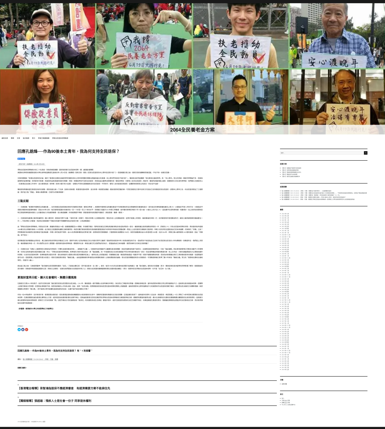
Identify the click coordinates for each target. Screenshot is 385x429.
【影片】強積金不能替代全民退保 (291, 168)
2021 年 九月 (285, 222)
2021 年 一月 (285, 233)
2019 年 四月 (285, 266)
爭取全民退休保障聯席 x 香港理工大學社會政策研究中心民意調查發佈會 (334, 199)
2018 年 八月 (285, 283)
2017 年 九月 (285, 306)
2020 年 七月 (285, 245)
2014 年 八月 (285, 361)
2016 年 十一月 (286, 327)
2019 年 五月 (285, 264)
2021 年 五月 (285, 226)
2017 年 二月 (285, 321)
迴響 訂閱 (286, 402)
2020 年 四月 (285, 251)
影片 (33, 138)
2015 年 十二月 (286, 350)
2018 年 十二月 (286, 275)
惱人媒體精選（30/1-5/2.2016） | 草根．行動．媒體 (296, 191)
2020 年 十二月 (286, 235)
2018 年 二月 (285, 296)
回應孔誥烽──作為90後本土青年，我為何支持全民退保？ (329, 197)
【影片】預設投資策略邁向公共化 (291, 172)
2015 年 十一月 (286, 353)
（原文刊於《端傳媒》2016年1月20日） (32, 164)
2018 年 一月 (285, 298)
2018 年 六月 (285, 287)
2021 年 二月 (285, 230)
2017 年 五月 (285, 315)
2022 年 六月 (285, 216)
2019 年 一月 (285, 273)
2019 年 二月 (285, 270)
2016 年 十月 (285, 329)
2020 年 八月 (285, 243)
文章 (18, 138)
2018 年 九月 (285, 281)
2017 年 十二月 (286, 300)
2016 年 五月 (285, 340)
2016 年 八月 (285, 334)
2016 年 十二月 (286, 325)
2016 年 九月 (285, 331)
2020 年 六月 (285, 247)
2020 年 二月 (285, 254)
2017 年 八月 (285, 308)
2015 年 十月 (285, 355)
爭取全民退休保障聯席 (60, 138)
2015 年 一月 (285, 359)
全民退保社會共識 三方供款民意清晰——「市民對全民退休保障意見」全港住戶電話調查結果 (340, 193)
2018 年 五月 (285, 289)
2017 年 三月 (285, 319)
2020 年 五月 (285, 249)
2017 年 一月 (285, 323)
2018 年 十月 (285, 279)
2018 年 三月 (285, 294)
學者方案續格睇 (43, 138)
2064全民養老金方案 (192, 129)
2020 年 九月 (285, 241)
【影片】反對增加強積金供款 (290, 170)
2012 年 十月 (285, 363)
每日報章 (26, 138)
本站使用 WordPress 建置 (38, 421)
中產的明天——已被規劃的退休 (322, 191)
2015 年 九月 (285, 357)
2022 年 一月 (285, 220)
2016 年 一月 (285, 348)
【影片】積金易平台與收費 (289, 174)
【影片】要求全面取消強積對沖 (291, 176)
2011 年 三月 (285, 367)
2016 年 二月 (285, 346)
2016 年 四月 (285, 342)
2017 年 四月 (285, 317)
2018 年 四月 (285, 291)
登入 (283, 398)
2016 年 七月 (285, 336)
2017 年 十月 (285, 304)
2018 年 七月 (285, 285)
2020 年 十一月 (286, 237)
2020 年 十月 (285, 239)
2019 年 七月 (285, 262)
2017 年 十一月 (286, 302)
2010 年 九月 (285, 369)
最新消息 (5, 138)
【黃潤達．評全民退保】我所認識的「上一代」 (326, 195)
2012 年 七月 (285, 365)
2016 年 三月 (285, 344)
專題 (12, 138)
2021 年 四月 (285, 228)
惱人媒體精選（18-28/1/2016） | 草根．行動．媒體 (40, 359)
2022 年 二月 (285, 218)
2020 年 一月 (285, 256)
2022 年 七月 (285, 214)
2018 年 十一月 (286, 277)
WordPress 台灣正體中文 (288, 405)
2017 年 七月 (285, 310)
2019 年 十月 (285, 260)
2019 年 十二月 (286, 258)
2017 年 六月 (285, 313)
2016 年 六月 (285, 338)
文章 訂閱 (286, 400)
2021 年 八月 (285, 224)
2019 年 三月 (285, 268)
